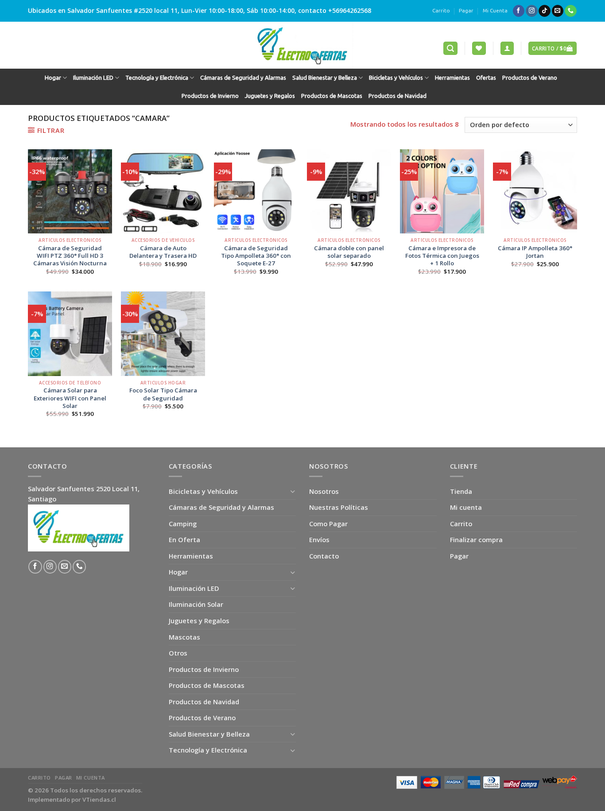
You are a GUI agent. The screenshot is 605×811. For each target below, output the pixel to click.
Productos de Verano (529, 77)
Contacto (324, 555)
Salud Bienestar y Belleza (324, 77)
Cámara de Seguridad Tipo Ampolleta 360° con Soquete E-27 (256, 255)
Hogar (53, 77)
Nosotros (324, 491)
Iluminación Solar (196, 604)
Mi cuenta (466, 507)
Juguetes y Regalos (270, 96)
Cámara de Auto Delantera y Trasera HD (163, 252)
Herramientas (452, 77)
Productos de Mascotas (331, 96)
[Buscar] (450, 48)
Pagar (466, 10)
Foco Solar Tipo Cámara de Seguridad (163, 394)
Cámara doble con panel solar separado (349, 252)
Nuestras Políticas (338, 507)
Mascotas (184, 637)
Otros (178, 652)
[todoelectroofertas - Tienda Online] (302, 45)
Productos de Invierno (210, 96)
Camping (183, 523)
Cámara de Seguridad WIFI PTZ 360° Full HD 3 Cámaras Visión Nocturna (70, 255)
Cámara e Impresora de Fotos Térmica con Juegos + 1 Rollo (442, 255)
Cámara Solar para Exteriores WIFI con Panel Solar (70, 398)
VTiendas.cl (99, 799)
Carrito (441, 10)
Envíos (319, 539)
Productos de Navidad (397, 96)
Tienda (461, 491)
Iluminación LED (93, 77)
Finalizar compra (476, 539)
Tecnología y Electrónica (156, 77)
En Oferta (184, 539)
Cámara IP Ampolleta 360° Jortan (535, 252)
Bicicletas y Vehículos (396, 77)
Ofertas (486, 77)
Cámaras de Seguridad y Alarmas (243, 77)
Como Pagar (328, 523)
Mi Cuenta (495, 10)
